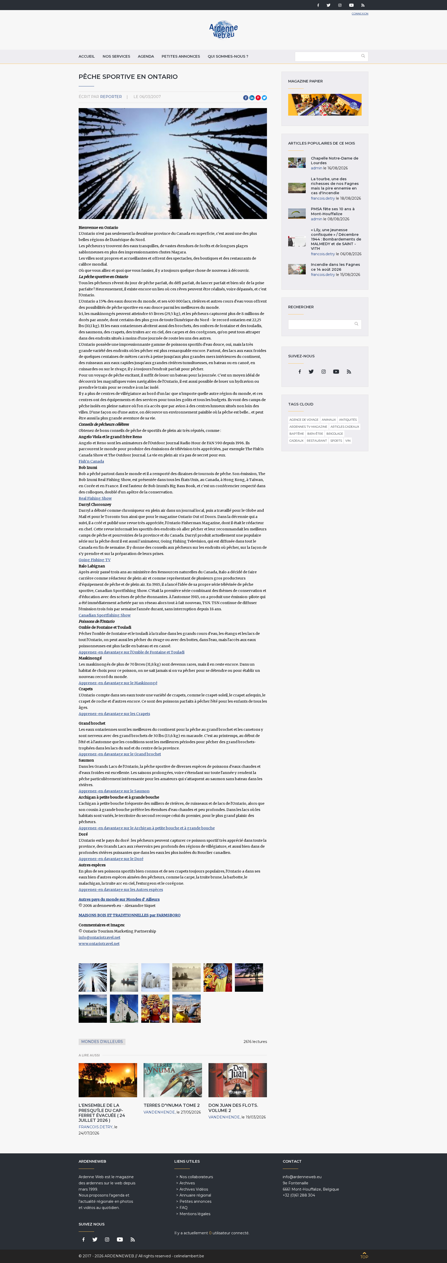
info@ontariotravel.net (99, 937)
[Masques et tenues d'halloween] (218, 977)
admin (316, 168)
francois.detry (96, 1127)
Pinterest (258, 97)
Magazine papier (325, 105)
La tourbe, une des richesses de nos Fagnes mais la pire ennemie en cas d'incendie (335, 186)
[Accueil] (223, 38)
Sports (336, 440)
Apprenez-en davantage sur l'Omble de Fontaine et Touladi (131, 652)
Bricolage (334, 433)
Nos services (116, 56)
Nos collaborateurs (196, 1177)
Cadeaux (296, 440)
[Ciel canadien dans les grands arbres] (93, 977)
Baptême (296, 433)
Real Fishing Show (95, 498)
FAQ (184, 1207)
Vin (348, 440)
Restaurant (317, 440)
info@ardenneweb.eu (302, 1177)
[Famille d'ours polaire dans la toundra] (155, 977)
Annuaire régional (195, 1195)
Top (364, 1257)
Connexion (360, 13)
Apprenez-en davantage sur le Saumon (114, 791)
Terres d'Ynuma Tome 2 (172, 1105)
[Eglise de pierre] (124, 1009)
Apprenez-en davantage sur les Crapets (114, 713)
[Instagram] (340, 6)
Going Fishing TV (94, 560)
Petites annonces (181, 56)
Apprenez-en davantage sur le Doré (111, 858)
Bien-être (315, 433)
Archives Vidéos (194, 1189)
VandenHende (159, 1112)
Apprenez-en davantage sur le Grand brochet (120, 754)
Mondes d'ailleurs (102, 1041)
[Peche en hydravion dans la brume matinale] (124, 977)
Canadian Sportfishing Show (105, 615)
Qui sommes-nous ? (228, 56)
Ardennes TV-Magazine (308, 426)
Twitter (264, 97)
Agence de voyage (303, 420)
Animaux (329, 420)
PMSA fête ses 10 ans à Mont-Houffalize (333, 211)
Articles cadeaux (345, 426)
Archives (187, 1183)
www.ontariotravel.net (99, 943)
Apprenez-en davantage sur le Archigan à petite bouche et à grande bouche (147, 828)
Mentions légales (195, 1214)
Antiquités (348, 420)
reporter (111, 96)
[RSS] (363, 6)
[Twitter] (328, 6)
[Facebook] (318, 6)
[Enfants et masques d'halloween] (155, 1009)
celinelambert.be (189, 1256)
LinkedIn (252, 97)
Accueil (87, 56)
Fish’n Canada (91, 461)
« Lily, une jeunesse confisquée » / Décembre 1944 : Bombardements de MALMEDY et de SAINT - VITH (336, 239)
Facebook (245, 97)
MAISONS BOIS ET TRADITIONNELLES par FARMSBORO (130, 915)
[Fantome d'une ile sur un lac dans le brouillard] (186, 977)
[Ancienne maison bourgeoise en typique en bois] (93, 1009)
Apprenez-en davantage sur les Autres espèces (121, 889)
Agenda (146, 56)
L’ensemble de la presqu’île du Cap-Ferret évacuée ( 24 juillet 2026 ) (102, 1113)
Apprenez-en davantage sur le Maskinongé (118, 683)
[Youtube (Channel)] (351, 6)
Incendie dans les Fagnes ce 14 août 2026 (335, 267)
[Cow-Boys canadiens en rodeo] (186, 1009)
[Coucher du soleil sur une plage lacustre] (249, 977)
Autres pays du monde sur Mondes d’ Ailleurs (119, 899)
